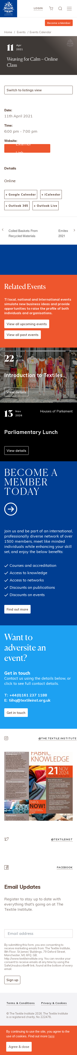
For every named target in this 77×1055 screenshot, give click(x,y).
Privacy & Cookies (54, 1003)
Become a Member (58, 23)
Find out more (17, 609)
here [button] (51, 1036)
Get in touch (16, 713)
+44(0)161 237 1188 (28, 695)
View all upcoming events (27, 324)
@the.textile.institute (57, 738)
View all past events (22, 335)
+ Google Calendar (21, 194)
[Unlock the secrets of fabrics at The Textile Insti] (38, 786)
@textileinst (62, 839)
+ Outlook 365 (17, 205)
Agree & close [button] (19, 1047)
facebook (65, 867)
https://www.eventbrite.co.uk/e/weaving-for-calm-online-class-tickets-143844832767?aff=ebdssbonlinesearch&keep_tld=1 (27, 148)
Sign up (12, 980)
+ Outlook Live (45, 205)
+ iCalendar (51, 194)
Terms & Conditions (20, 1003)
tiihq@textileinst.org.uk (29, 700)
